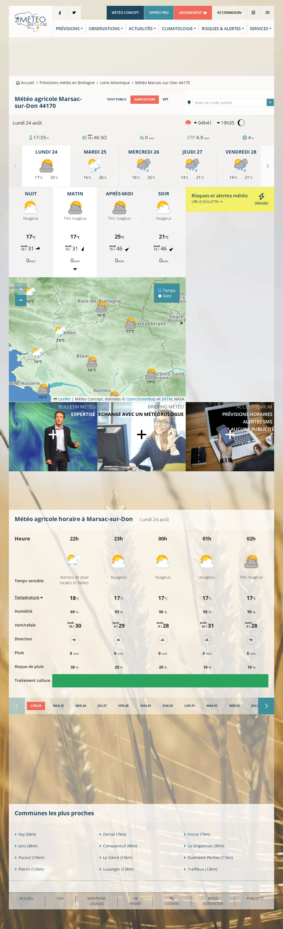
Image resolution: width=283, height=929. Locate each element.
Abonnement (191, 12)
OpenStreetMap (141, 399)
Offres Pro (159, 12)
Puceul (31, 857)
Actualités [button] (141, 29)
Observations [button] (104, 29)
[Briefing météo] (141, 436)
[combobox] (233, 102)
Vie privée (135, 901)
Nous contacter (213, 901)
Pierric (31, 869)
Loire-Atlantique (115, 82)
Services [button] (259, 29)
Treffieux (202, 869)
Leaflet (63, 399)
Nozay (199, 834)
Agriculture (144, 99)
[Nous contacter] (267, 13)
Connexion (231, 12)
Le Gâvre (117, 857)
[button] (29, 296)
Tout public (117, 99)
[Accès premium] (230, 436)
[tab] (36, 706)
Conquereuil (120, 845)
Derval (114, 834)
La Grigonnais (206, 845)
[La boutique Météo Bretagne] (253, 13)
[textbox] (233, 103)
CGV (60, 898)
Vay (27, 834)
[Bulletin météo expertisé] (53, 436)
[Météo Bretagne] (31, 21)
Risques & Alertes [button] (221, 29)
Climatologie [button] (177, 29)
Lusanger (118, 869)
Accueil (27, 82)
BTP (165, 99)
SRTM (167, 399)
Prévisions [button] (68, 29)
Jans (28, 845)
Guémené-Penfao (210, 857)
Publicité (255, 898)
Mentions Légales (96, 901)
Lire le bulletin (205, 202)
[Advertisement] (141, 56)
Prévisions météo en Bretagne (67, 82)
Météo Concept (125, 12)
